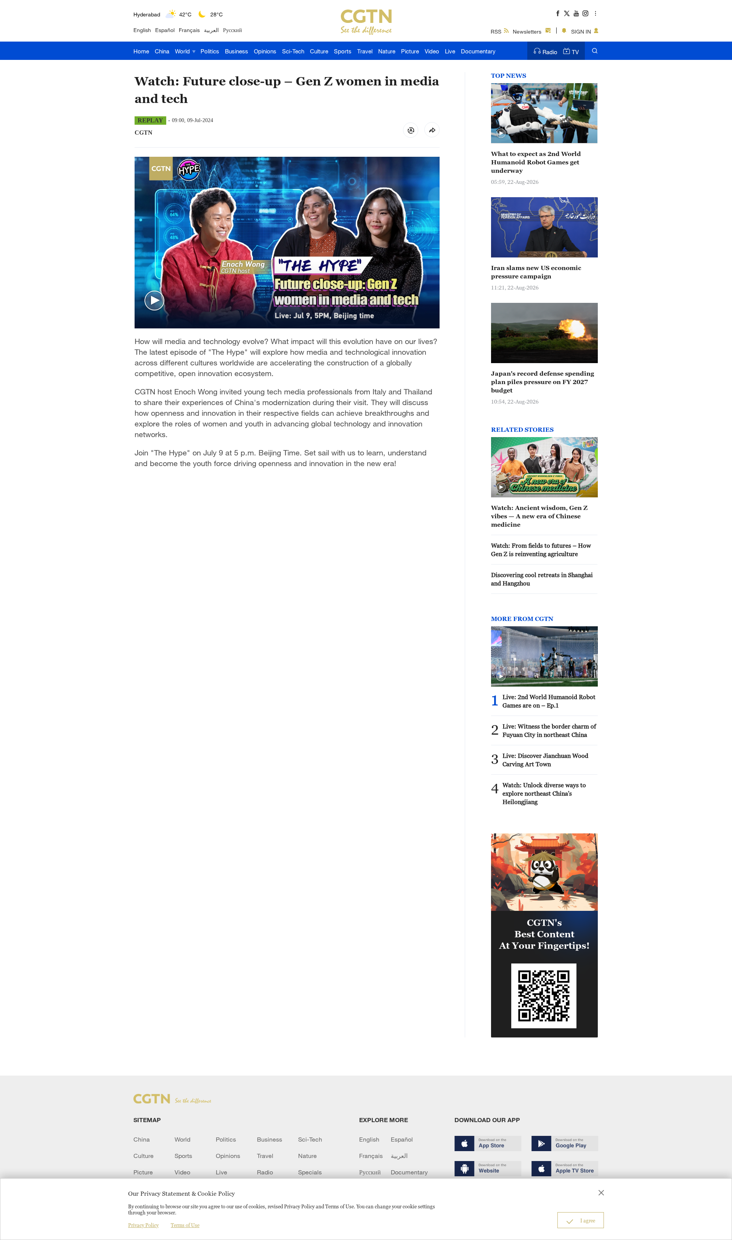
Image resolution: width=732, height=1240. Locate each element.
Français (189, 30)
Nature (386, 51)
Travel (364, 51)
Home (141, 51)
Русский (232, 30)
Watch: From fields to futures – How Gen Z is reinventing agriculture (541, 549)
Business (236, 51)
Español (165, 30)
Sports (343, 51)
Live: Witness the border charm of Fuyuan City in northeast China (549, 730)
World (183, 51)
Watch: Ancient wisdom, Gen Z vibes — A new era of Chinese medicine (539, 516)
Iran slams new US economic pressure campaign (536, 272)
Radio (550, 51)
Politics (210, 51)
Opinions (265, 51)
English (142, 30)
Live (450, 51)
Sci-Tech (293, 51)
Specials (310, 1172)
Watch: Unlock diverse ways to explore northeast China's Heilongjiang (544, 793)
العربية (211, 30)
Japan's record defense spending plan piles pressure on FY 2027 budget (542, 382)
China (162, 51)
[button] (154, 300)
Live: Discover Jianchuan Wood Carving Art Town (545, 759)
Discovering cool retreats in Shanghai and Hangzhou (542, 579)
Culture (319, 51)
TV (575, 51)
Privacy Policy (143, 1225)
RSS (496, 31)
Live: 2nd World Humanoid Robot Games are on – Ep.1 (549, 701)
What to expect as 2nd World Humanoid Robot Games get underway (536, 162)
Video (432, 51)
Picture (410, 51)
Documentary (478, 51)
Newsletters (527, 31)
